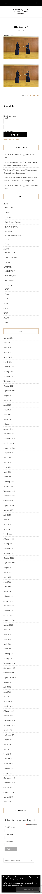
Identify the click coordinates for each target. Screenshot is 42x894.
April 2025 (8, 414)
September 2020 (10, 677)
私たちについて (11, 227)
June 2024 (7, 462)
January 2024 (8, 486)
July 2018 (7, 801)
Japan (7, 294)
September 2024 (10, 448)
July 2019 (7, 744)
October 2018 (9, 787)
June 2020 (7, 692)
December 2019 (9, 720)
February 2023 (9, 539)
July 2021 (7, 629)
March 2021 (8, 648)
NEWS (6, 249)
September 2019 (10, 735)
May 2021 (7, 639)
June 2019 (7, 749)
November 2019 (9, 725)
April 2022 (8, 586)
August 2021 (8, 625)
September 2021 (10, 620)
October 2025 (9, 386)
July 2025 (7, 400)
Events (7, 262)
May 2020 (7, 696)
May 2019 (7, 754)
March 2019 (8, 763)
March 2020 (8, 706)
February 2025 (9, 424)
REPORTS (8, 285)
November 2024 (9, 438)
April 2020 (8, 701)
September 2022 (10, 562)
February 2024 (9, 481)
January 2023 (8, 543)
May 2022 (7, 582)
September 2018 (10, 792)
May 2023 (7, 524)
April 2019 (8, 758)
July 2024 (7, 457)
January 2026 (8, 371)
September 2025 (10, 390)
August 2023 (8, 510)
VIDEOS (7, 303)
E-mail (6, 118)
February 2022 (9, 596)
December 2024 (9, 433)
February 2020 (9, 711)
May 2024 (7, 467)
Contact (8, 217)
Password (7, 124)
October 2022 (9, 558)
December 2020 (9, 663)
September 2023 (10, 505)
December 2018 (9, 778)
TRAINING (9, 280)
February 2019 (9, 768)
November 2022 (9, 553)
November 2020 (9, 668)
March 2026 (8, 362)
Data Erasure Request (13, 222)
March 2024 (8, 476)
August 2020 (8, 682)
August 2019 (8, 739)
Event (6, 322)
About (7, 212)
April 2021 (8, 644)
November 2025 (9, 381)
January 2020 (8, 715)
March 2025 (8, 419)
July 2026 (7, 342)
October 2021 (9, 615)
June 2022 (7, 577)
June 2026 (7, 347)
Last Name (9, 841)
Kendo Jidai (9, 106)
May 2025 (7, 409)
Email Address (10, 827)
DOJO (6, 313)
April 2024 (8, 472)
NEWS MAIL (10, 252)
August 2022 (8, 567)
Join (7, 239)
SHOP (6, 308)
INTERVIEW (10, 271)
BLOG (6, 318)
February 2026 (9, 366)
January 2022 (8, 601)
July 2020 (7, 687)
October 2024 (9, 443)
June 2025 (7, 405)
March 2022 (8, 591)
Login (7, 244)
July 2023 (7, 515)
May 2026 (7, 352)
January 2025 (8, 429)
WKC (7, 289)
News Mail (9, 207)
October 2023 (9, 500)
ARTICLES (8, 267)
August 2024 (8, 452)
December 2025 (9, 376)
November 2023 (9, 495)
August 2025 (8, 395)
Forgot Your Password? (13, 235)
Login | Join (8, 231)
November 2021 (9, 610)
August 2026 (8, 338)
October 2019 (9, 730)
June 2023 (7, 519)
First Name (9, 834)
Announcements (11, 257)
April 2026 (8, 357)
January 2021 (8, 658)
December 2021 (9, 605)
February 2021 (9, 653)
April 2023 (8, 529)
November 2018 (9, 782)
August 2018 (8, 797)
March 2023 (8, 534)
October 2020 (9, 672)
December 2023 (9, 491)
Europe (7, 298)
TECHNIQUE (10, 275)
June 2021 (7, 634)
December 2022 (9, 548)
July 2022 (7, 572)
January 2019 (8, 773)
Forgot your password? (11, 139)
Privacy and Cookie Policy (15, 885)
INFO (6, 204)
